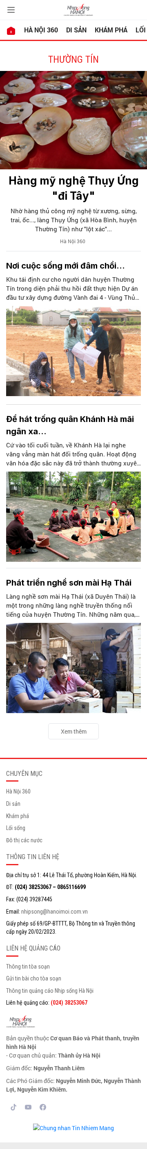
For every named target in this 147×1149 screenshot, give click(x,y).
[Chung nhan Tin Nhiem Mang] (73, 1127)
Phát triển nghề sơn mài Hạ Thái (68, 583)
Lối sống (15, 828)
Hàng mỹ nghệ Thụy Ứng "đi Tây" (74, 188)
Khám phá (111, 29)
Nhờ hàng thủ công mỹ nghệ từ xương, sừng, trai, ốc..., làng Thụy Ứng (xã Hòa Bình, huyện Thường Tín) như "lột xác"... (74, 220)
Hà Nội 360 (41, 29)
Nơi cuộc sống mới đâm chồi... (65, 266)
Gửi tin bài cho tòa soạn (33, 978)
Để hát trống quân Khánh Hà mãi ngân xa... (70, 425)
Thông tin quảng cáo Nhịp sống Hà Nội (50, 990)
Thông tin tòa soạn (28, 966)
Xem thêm (74, 731)
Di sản (76, 29)
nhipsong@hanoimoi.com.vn (54, 911)
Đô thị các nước (24, 840)
